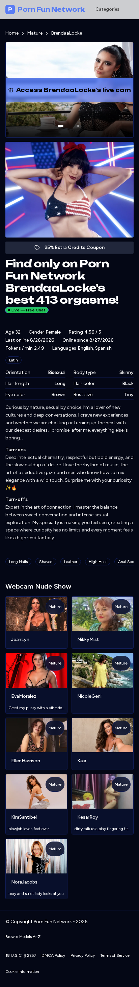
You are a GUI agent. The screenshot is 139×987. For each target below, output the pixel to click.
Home (12, 33)
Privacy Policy (83, 955)
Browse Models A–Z (22, 936)
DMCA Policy (53, 955)
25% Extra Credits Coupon (78, 249)
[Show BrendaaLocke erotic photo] (60, 126)
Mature (35, 33)
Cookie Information (22, 971)
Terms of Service (115, 955)
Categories (107, 9)
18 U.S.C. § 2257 (20, 955)
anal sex (126, 561)
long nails (18, 561)
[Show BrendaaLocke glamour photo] (78, 126)
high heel (98, 561)
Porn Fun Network (46, 9)
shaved (46, 561)
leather (70, 561)
